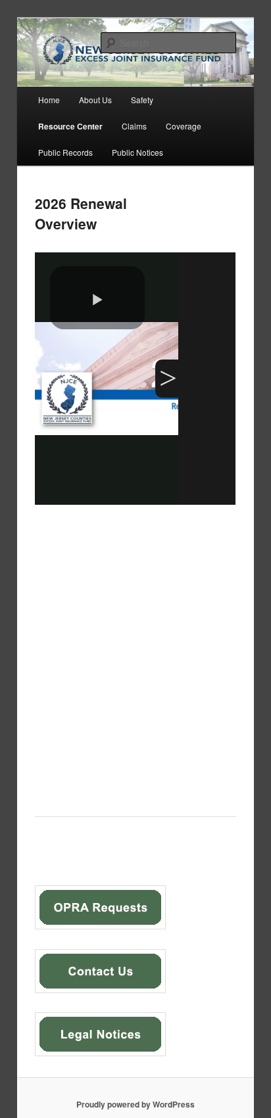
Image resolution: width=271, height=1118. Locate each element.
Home (49, 99)
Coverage (183, 125)
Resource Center (70, 126)
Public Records (65, 152)
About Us (95, 99)
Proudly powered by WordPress (135, 1104)
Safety (142, 99)
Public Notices (137, 152)
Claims (134, 125)
